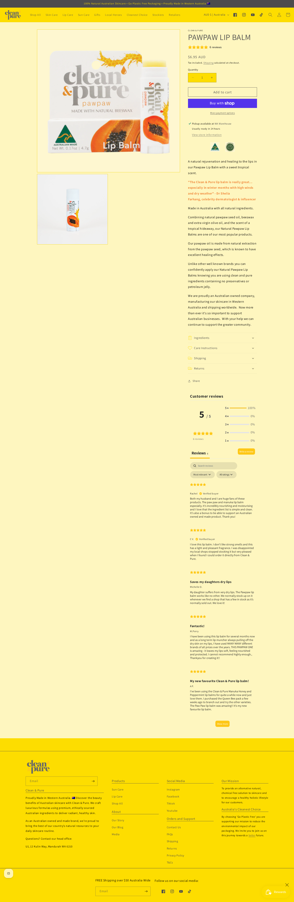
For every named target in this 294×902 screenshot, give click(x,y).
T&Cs (170, 862)
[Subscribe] (146, 891)
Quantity (193, 69)
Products (118, 781)
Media (115, 834)
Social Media (176, 781)
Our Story (118, 820)
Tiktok (171, 803)
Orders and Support (181, 819)
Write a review (246, 451)
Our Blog (117, 827)
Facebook (173, 796)
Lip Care (117, 796)
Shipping (208, 62)
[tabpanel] (222, 596)
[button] (270, 14)
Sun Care (117, 789)
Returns (172, 848)
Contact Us (174, 827)
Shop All (117, 803)
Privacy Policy (175, 855)
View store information (207, 135)
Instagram (173, 789)
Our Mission (230, 781)
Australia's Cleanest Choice (241, 809)
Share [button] (196, 381)
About (116, 812)
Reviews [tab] (200, 453)
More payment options (222, 112)
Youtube (172, 810)
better (252, 835)
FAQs (170, 834)
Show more (222, 723)
